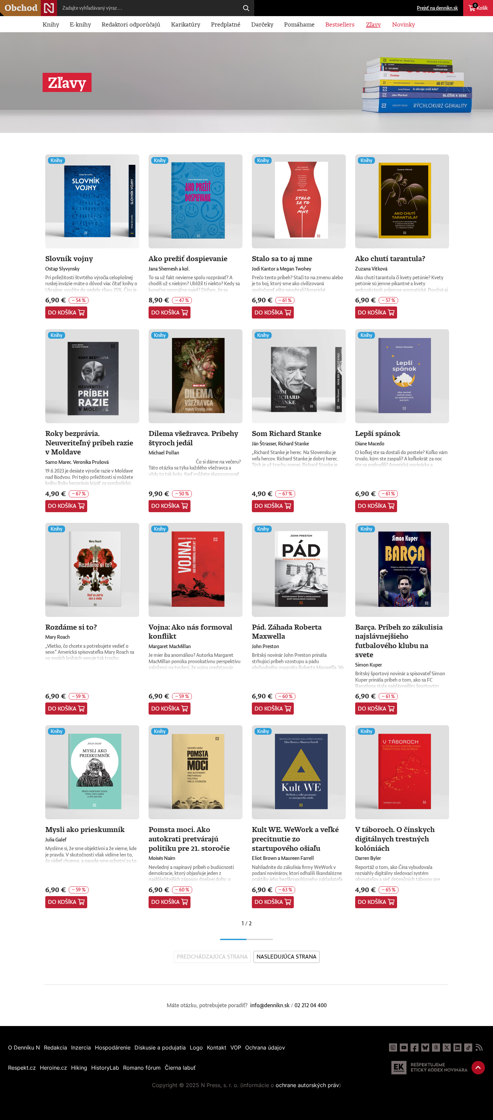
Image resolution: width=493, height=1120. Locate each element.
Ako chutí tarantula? (390, 258)
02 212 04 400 (310, 1005)
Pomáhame (299, 24)
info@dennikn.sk (269, 1005)
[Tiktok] (468, 1047)
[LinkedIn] (457, 1047)
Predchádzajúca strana (212, 956)
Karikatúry (185, 24)
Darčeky (262, 24)
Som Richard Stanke (286, 433)
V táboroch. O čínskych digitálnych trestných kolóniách (395, 838)
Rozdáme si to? (71, 627)
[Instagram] (393, 1047)
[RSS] (479, 1047)
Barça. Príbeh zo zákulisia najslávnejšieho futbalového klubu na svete (399, 641)
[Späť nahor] (478, 1067)
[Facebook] (414, 1047)
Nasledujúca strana (287, 956)
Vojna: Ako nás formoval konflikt (190, 631)
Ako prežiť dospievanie (188, 258)
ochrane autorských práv (307, 1085)
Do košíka (62, 312)
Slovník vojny (69, 258)
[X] (446, 1047)
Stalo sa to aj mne (282, 258)
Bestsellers (339, 24)
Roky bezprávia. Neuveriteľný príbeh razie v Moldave (89, 442)
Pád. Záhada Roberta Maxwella (287, 631)
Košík (481, 7)
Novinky (403, 24)
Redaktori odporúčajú (131, 24)
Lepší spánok (377, 433)
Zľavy (373, 24)
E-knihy (80, 24)
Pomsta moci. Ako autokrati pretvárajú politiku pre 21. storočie (189, 838)
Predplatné (225, 24)
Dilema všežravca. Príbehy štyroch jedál (193, 437)
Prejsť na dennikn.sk (437, 8)
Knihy (51, 24)
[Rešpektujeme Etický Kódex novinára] (429, 1067)
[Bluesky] (425, 1047)
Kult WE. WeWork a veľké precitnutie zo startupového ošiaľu (295, 838)
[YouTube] (403, 1047)
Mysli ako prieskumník (85, 829)
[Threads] (436, 1047)
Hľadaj (246, 8)
